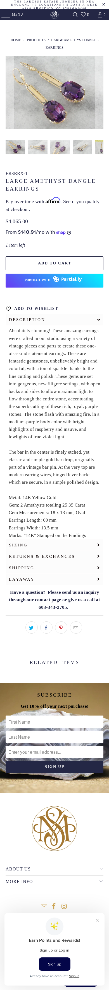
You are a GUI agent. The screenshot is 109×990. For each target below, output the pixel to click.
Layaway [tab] (22, 579)
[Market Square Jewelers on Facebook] (54, 907)
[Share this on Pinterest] (61, 627)
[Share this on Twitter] (31, 627)
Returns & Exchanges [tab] (42, 556)
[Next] (99, 93)
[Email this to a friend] (76, 627)
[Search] (75, 14)
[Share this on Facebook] (46, 627)
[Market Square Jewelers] (54, 14)
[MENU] (3, 14)
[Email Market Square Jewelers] (44, 907)
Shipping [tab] (21, 568)
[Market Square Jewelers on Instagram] (64, 907)
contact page (48, 599)
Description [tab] (27, 319)
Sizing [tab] (18, 545)
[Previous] (9, 93)
